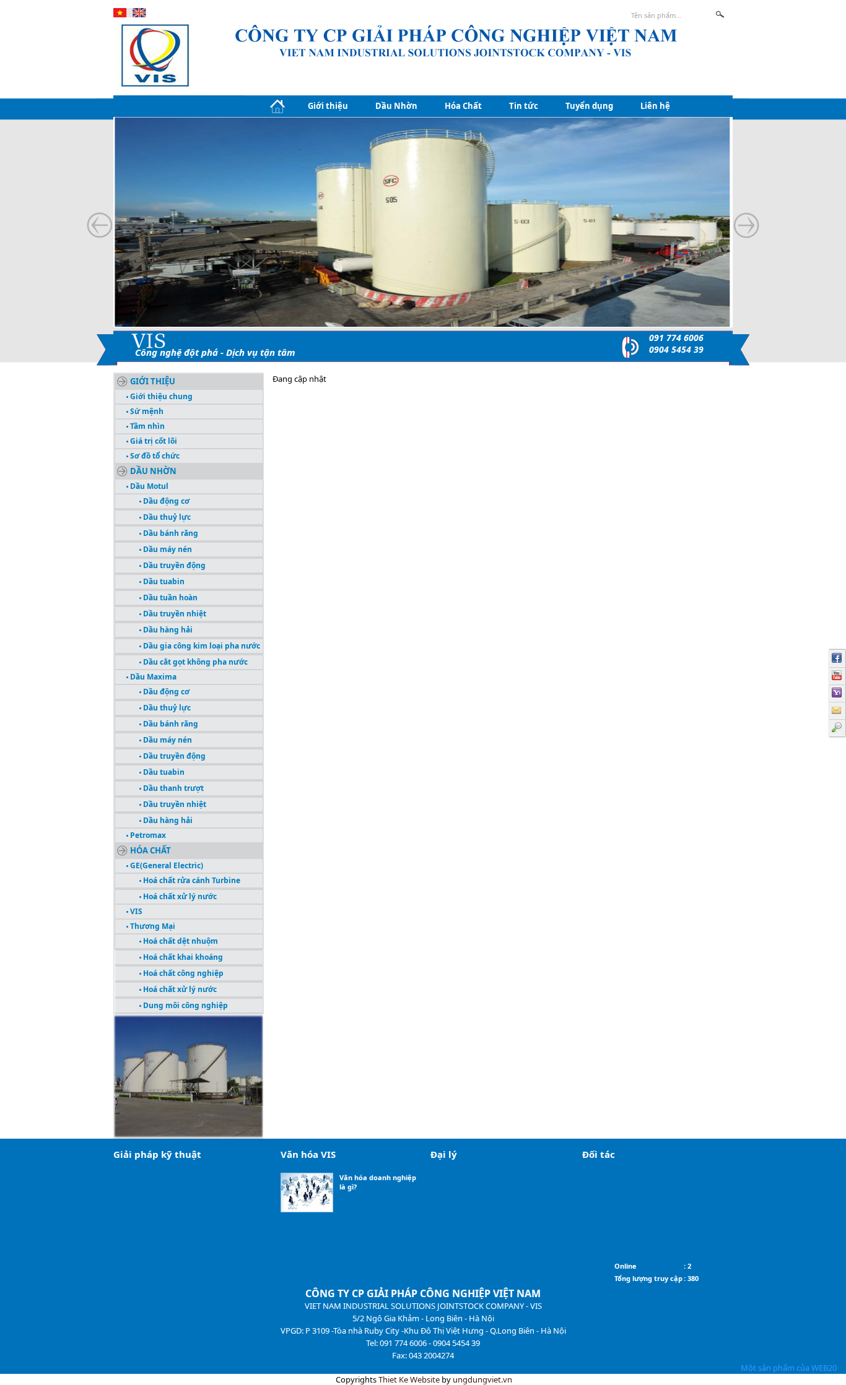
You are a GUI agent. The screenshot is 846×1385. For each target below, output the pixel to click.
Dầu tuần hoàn (169, 597)
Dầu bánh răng (169, 533)
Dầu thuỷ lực (166, 517)
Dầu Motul (148, 486)
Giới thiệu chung (160, 396)
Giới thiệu (328, 105)
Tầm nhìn (146, 426)
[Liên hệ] (837, 710)
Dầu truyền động (173, 565)
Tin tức (523, 105)
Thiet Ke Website (409, 1379)
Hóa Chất (463, 105)
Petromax (147, 835)
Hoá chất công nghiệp (182, 973)
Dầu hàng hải (167, 629)
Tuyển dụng (589, 105)
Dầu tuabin (163, 581)
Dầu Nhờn (396, 105)
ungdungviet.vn (482, 1379)
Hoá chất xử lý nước (179, 896)
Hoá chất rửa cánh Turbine (190, 880)
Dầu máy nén (166, 549)
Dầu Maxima (152, 676)
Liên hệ (655, 105)
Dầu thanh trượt (172, 788)
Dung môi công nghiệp (184, 1005)
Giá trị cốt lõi (152, 441)
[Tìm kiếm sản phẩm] (837, 728)
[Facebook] (837, 658)
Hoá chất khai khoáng (182, 957)
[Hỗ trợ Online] (837, 693)
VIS (135, 911)
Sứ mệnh (146, 411)
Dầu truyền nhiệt (173, 613)
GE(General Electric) (165, 865)
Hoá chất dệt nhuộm (179, 941)
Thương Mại (151, 926)
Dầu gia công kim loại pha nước (200, 646)
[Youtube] (837, 676)
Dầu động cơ (165, 501)
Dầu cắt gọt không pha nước (194, 662)
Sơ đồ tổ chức (154, 456)
